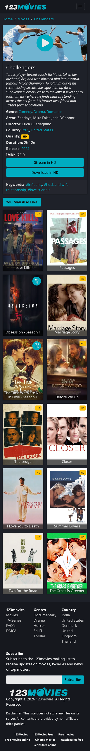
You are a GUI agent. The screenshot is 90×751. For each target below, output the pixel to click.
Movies (23, 19)
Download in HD (45, 172)
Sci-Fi (38, 630)
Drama (39, 111)
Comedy (25, 111)
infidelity (35, 184)
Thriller (39, 636)
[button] (45, 43)
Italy (25, 130)
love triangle (40, 189)
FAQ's (11, 625)
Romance (54, 111)
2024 (25, 148)
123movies (45, 699)
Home (8, 19)
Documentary (45, 615)
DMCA (11, 630)
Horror (39, 625)
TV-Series (13, 620)
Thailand (69, 641)
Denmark (69, 625)
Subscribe (73, 679)
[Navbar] (80, 6)
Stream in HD (45, 162)
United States (42, 130)
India (66, 615)
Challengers (44, 19)
